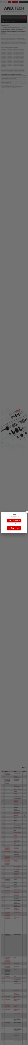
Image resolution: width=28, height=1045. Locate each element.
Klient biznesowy (14, 520)
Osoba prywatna (14, 528)
